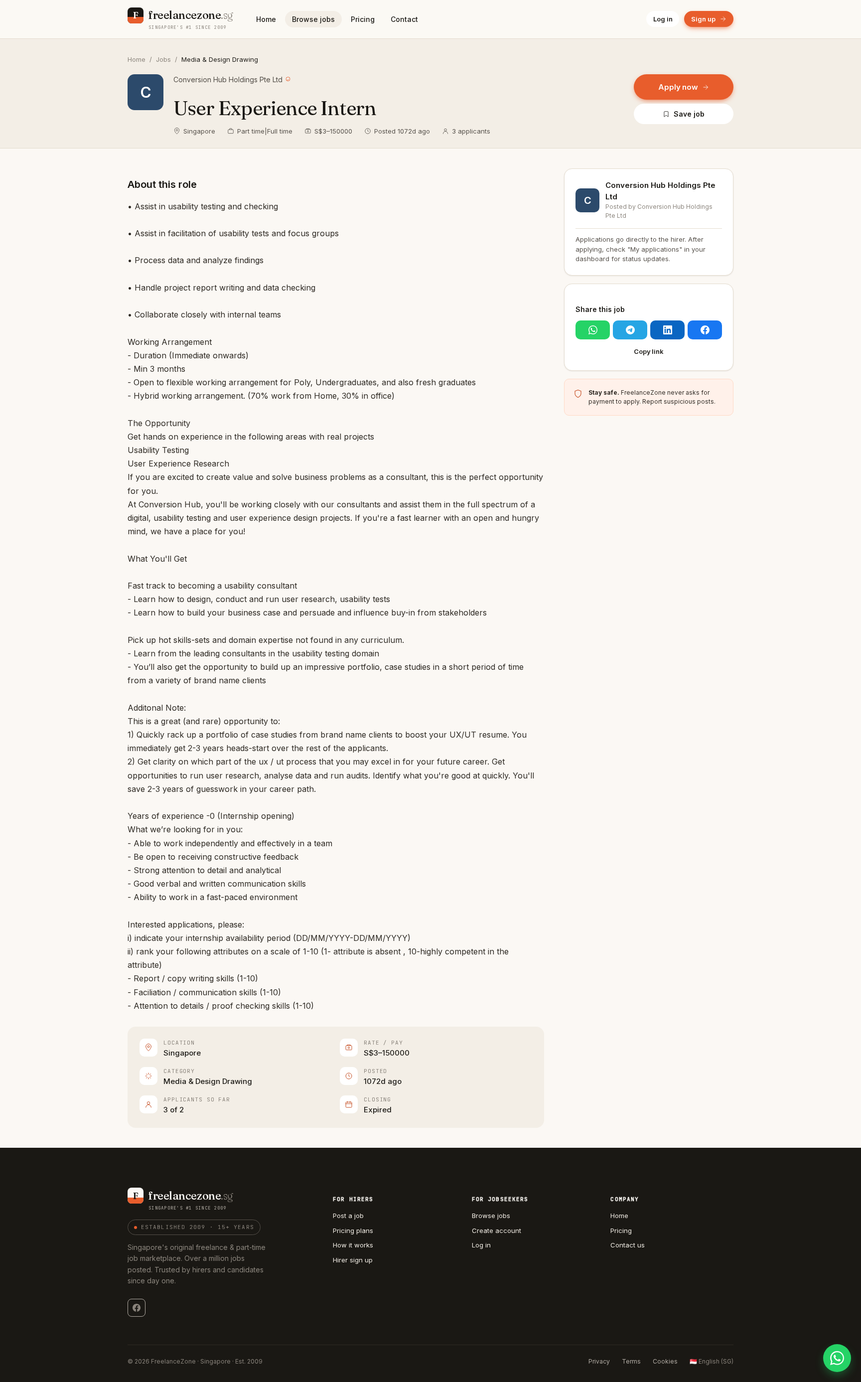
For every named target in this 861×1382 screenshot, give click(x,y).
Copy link (649, 351)
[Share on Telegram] (630, 329)
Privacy (599, 1361)
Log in (663, 19)
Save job (689, 114)
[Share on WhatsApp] (592, 329)
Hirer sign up (353, 1260)
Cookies (665, 1361)
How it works (353, 1245)
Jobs (163, 59)
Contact (404, 19)
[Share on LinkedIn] (667, 329)
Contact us (627, 1245)
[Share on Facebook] (705, 329)
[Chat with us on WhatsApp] (837, 1358)
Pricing (363, 19)
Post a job (348, 1216)
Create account (496, 1230)
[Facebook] (136, 1308)
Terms (631, 1361)
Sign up (703, 19)
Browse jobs (313, 19)
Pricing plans (353, 1230)
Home (266, 19)
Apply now (678, 87)
